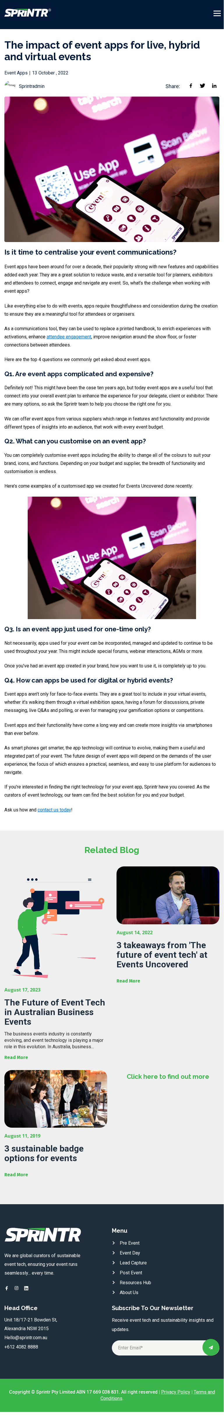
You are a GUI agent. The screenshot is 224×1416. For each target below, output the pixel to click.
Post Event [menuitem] (131, 1272)
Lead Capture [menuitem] (133, 1263)
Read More (16, 1057)
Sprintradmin (32, 86)
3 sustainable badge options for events (44, 1153)
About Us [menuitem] (129, 1292)
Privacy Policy (175, 1392)
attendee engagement (69, 337)
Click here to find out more (168, 1076)
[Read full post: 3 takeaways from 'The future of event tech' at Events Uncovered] (168, 895)
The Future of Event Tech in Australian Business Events (54, 1012)
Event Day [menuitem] (130, 1253)
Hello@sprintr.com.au (25, 1337)
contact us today (54, 810)
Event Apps (16, 73)
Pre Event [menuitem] (130, 1243)
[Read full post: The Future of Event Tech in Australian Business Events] (55, 924)
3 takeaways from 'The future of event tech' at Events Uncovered (162, 954)
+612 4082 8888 (21, 1347)
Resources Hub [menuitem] (135, 1282)
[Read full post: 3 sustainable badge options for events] (55, 1099)
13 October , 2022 (50, 73)
